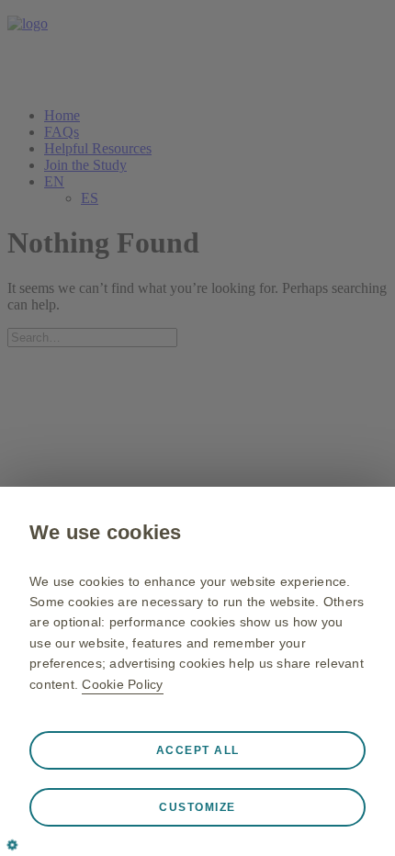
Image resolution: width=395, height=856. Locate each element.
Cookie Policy (122, 684)
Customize (197, 807)
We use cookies (105, 532)
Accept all (198, 750)
